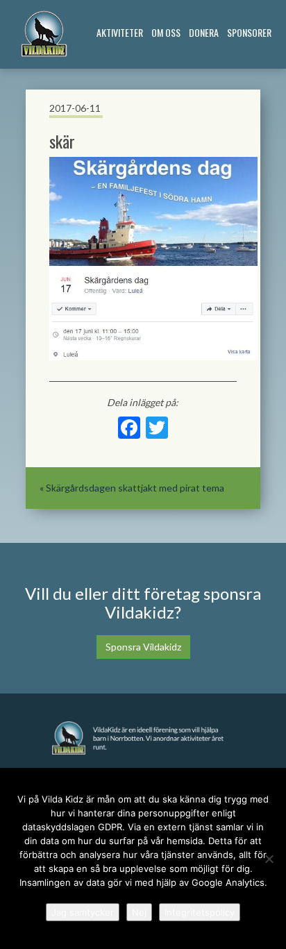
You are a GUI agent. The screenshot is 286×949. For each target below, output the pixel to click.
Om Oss (165, 32)
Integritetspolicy (200, 912)
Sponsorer (249, 32)
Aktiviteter (119, 32)
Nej (139, 912)
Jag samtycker (82, 912)
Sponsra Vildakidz (143, 647)
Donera (204, 32)
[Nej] (269, 859)
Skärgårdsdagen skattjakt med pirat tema (135, 488)
